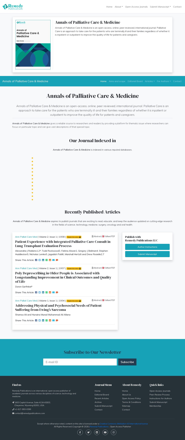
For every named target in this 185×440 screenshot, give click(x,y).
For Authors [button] (163, 81)
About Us (126, 394)
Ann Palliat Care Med (26, 236)
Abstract (97, 236)
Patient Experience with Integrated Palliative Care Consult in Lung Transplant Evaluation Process (62, 243)
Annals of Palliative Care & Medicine (25, 81)
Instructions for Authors (161, 398)
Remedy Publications (99, 426)
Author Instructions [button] (147, 246)
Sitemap (126, 406)
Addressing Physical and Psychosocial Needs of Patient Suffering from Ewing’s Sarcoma (58, 307)
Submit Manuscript (103, 406)
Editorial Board (135, 81)
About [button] (118, 6)
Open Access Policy (131, 398)
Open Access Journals (136, 6)
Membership (155, 406)
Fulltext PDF (109, 236)
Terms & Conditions (131, 402)
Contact (177, 6)
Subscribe (127, 362)
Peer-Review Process (160, 394)
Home (109, 6)
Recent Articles (102, 398)
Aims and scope (117, 81)
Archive (98, 402)
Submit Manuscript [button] (159, 6)
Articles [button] (149, 81)
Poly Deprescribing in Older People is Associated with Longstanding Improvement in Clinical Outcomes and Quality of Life (63, 277)
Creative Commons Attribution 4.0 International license (124, 424)
